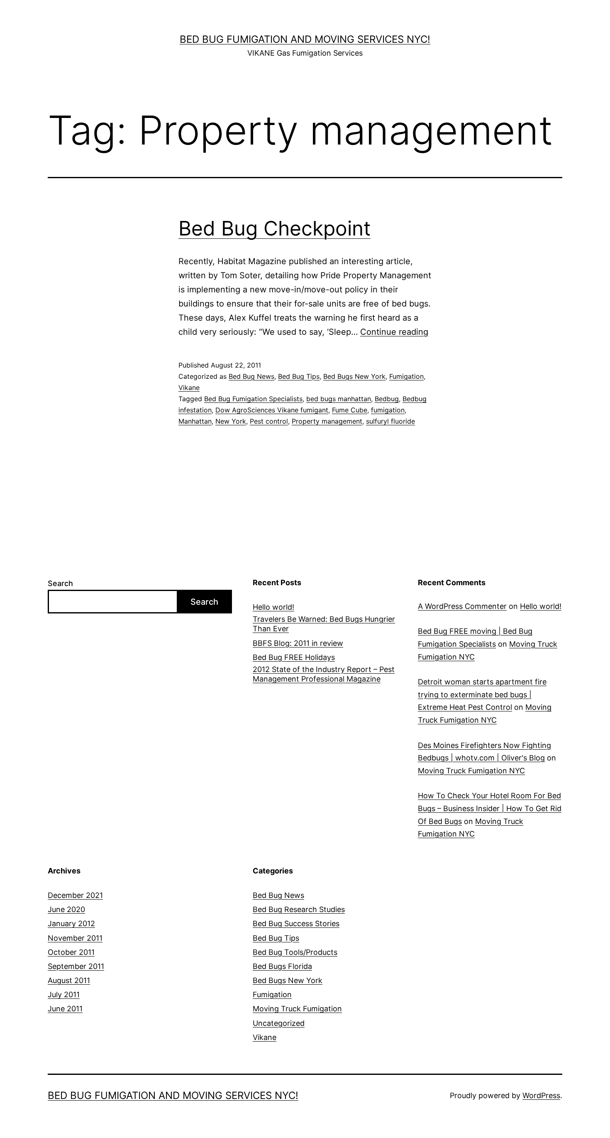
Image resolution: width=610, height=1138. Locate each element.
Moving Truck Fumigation (297, 1008)
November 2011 (75, 938)
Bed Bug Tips (299, 376)
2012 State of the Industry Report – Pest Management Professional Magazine (324, 674)
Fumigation (406, 376)
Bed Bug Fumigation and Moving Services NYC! (305, 39)
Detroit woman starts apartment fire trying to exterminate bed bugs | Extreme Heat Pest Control (482, 694)
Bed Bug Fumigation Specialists (253, 399)
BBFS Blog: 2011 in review (298, 643)
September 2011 (76, 966)
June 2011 (65, 1008)
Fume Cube (349, 410)
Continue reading (394, 332)
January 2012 (71, 923)
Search (60, 583)
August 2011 (69, 980)
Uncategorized (279, 1023)
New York (230, 421)
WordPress (541, 1095)
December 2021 (75, 895)
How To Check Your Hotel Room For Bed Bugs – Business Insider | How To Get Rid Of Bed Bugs (489, 808)
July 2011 (64, 994)
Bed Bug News (251, 376)
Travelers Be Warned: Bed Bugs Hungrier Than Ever (324, 624)
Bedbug (387, 399)
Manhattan (195, 421)
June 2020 (66, 909)
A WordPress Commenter (462, 606)
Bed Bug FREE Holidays (294, 657)
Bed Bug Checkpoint (274, 228)
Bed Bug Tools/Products (295, 952)
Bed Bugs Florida (282, 966)
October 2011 (71, 952)
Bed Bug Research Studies (299, 909)
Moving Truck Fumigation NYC (471, 770)
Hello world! (273, 607)
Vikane (189, 387)
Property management (327, 421)
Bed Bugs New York (354, 376)
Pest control (269, 421)
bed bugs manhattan (338, 399)
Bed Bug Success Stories (296, 923)
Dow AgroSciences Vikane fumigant (271, 410)
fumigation (388, 410)
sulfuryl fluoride (390, 421)
